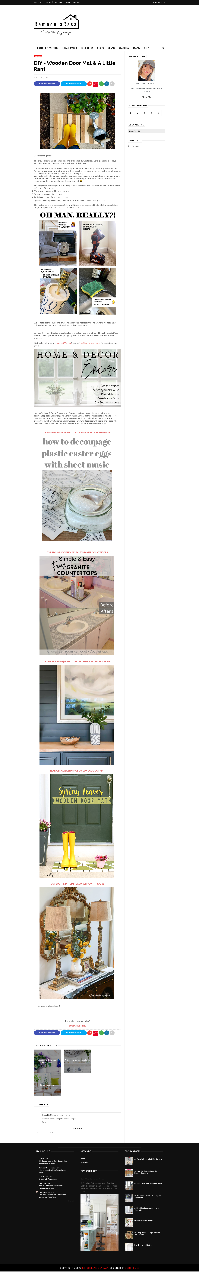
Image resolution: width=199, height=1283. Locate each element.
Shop (68, 2)
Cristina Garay (40, 78)
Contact (48, 2)
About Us (37, 2)
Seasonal (124, 48)
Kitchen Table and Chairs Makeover (148, 1183)
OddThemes (132, 1268)
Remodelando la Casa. (95, 1268)
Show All (71, 1201)
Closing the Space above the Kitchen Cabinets (145, 1172)
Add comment (77, 1128)
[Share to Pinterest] (112, 83)
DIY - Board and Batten (143, 1245)
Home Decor (87, 48)
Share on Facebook (48, 83)
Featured (76, 2)
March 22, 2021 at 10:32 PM (61, 1115)
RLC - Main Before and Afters (92, 1179)
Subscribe (84, 1162)
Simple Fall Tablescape (48, 1179)
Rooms (100, 48)
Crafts (111, 48)
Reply (44, 1122)
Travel (136, 48)
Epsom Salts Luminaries (143, 1220)
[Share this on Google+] (89, 83)
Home (40, 48)
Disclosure (58, 2)
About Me (146, 97)
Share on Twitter (74, 83)
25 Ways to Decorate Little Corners (148, 1159)
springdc (38, 56)
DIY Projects (51, 48)
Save (96, 83)
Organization (69, 48)
